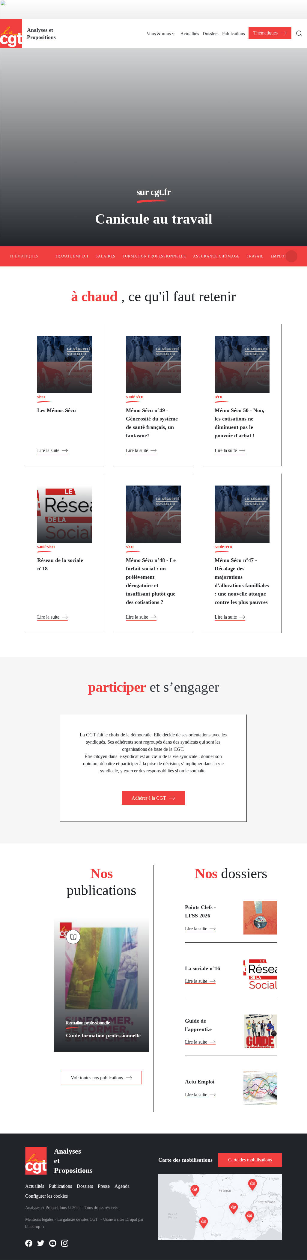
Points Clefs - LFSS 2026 (200, 911)
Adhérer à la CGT (149, 798)
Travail (255, 256)
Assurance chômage (216, 256)
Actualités (189, 33)
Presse (104, 1186)
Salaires (105, 256)
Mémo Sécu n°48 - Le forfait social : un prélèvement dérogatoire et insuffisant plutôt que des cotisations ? (151, 581)
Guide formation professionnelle (103, 1036)
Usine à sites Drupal (120, 1219)
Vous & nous (159, 33)
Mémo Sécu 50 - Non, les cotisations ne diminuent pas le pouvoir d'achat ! (239, 422)
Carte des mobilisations (250, 1159)
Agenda (122, 1186)
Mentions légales (39, 1219)
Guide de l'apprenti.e (198, 1025)
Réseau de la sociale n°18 (60, 564)
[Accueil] (11, 33)
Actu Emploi (199, 1082)
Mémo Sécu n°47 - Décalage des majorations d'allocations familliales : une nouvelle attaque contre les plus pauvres (242, 581)
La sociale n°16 (202, 968)
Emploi (278, 256)
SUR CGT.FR (153, 191)
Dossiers (211, 33)
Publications (233, 33)
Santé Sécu (134, 396)
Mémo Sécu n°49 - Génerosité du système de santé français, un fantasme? (152, 422)
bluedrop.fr (34, 1226)
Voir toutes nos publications (97, 1077)
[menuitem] (163, 33)
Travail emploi (71, 256)
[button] (291, 256)
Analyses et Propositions (41, 33)
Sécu (41, 396)
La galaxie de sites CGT (77, 1219)
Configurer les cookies (46, 1196)
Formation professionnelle (154, 256)
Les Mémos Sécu (56, 410)
